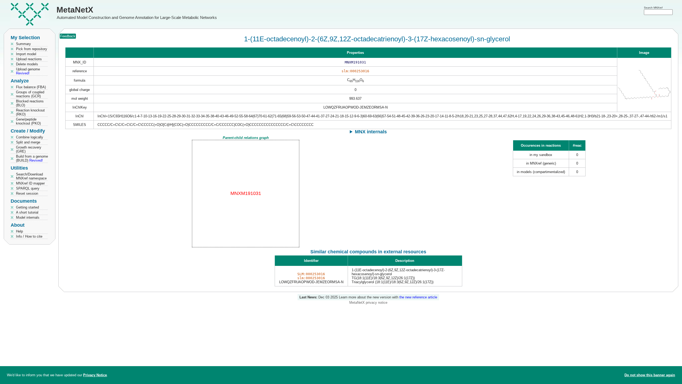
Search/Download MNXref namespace (31, 176)
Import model (26, 54)
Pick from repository (31, 49)
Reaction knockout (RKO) (30, 112)
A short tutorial (27, 212)
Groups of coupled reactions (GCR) (30, 94)
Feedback (67, 36)
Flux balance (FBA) (31, 87)
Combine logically (29, 137)
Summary (23, 44)
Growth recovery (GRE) (28, 149)
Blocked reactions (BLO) (30, 103)
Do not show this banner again (649, 375)
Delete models (27, 64)
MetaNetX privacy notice (368, 303)
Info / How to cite (29, 236)
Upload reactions (29, 59)
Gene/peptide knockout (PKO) (28, 121)
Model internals (27, 217)
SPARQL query (27, 188)
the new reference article (418, 297)
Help (19, 231)
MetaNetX (74, 9)
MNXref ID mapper (30, 183)
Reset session (27, 193)
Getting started (27, 207)
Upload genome (28, 71)
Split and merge (28, 142)
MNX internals (371, 131)
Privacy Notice (95, 375)
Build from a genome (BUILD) (32, 158)
